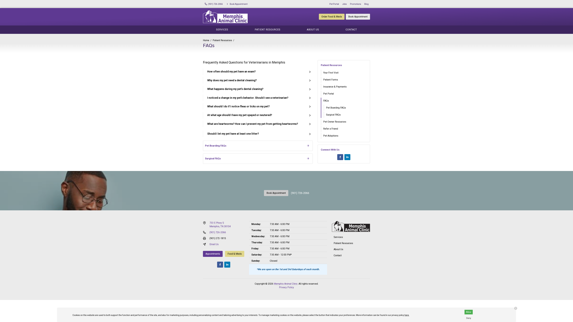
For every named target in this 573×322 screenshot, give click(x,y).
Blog (366, 4)
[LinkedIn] (347, 157)
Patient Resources (267, 29)
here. (407, 315)
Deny (468, 318)
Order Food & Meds (331, 16)
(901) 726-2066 (300, 193)
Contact (351, 29)
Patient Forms (330, 79)
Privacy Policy (286, 287)
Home (206, 40)
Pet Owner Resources (334, 121)
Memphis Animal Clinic (286, 283)
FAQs (326, 100)
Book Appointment (358, 16)
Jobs (344, 4)
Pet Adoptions (330, 135)
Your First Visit (330, 72)
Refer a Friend (330, 128)
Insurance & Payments (335, 86)
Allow (468, 312)
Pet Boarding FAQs (336, 107)
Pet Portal (334, 4)
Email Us (214, 244)
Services (222, 29)
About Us (313, 29)
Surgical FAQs (333, 114)
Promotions (355, 4)
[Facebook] (340, 157)
